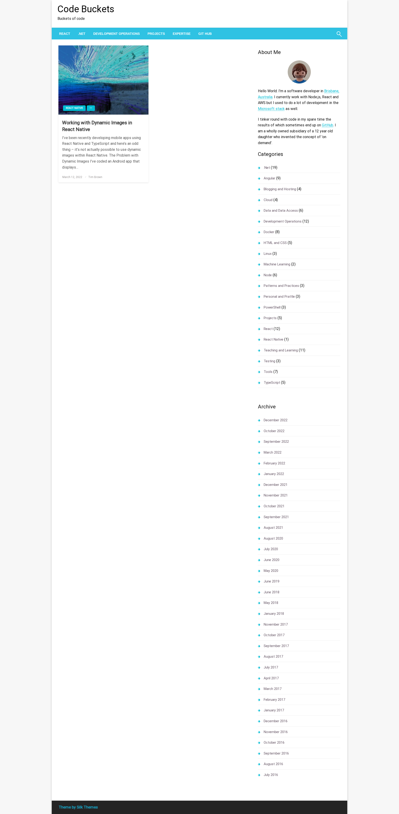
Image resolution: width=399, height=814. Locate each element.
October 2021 (274, 506)
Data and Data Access (281, 210)
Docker (269, 232)
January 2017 (274, 710)
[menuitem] (64, 33)
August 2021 (273, 528)
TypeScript (272, 382)
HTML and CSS (275, 243)
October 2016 (274, 742)
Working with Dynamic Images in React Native (97, 126)
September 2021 (276, 517)
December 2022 (275, 420)
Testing (269, 361)
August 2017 (273, 656)
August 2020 (273, 538)
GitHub (327, 125)
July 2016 (271, 775)
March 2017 (272, 689)
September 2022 (276, 442)
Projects (156, 34)
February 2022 (274, 463)
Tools (268, 372)
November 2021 (276, 495)
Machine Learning (277, 264)
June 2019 (271, 581)
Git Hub (205, 34)
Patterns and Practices (281, 286)
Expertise (181, 34)
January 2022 (274, 474)
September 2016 (276, 753)
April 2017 (271, 678)
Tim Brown (95, 177)
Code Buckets (85, 9)
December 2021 (275, 485)
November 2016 (276, 732)
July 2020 (271, 549)
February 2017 (274, 700)
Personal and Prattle (279, 296)
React (64, 34)
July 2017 (271, 667)
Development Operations (116, 34)
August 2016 (273, 764)
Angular (269, 178)
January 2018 (274, 614)
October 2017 (274, 635)
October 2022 (274, 431)
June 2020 (271, 560)
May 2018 (271, 603)
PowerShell (272, 307)
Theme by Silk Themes (78, 807)
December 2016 (275, 721)
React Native (74, 108)
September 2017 (276, 646)
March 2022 (272, 452)
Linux (268, 254)
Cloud (268, 200)
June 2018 (271, 592)
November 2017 (276, 624)
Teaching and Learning (281, 350)
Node (268, 275)
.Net (81, 34)
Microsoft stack (271, 109)
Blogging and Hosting (280, 189)
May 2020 (271, 571)
